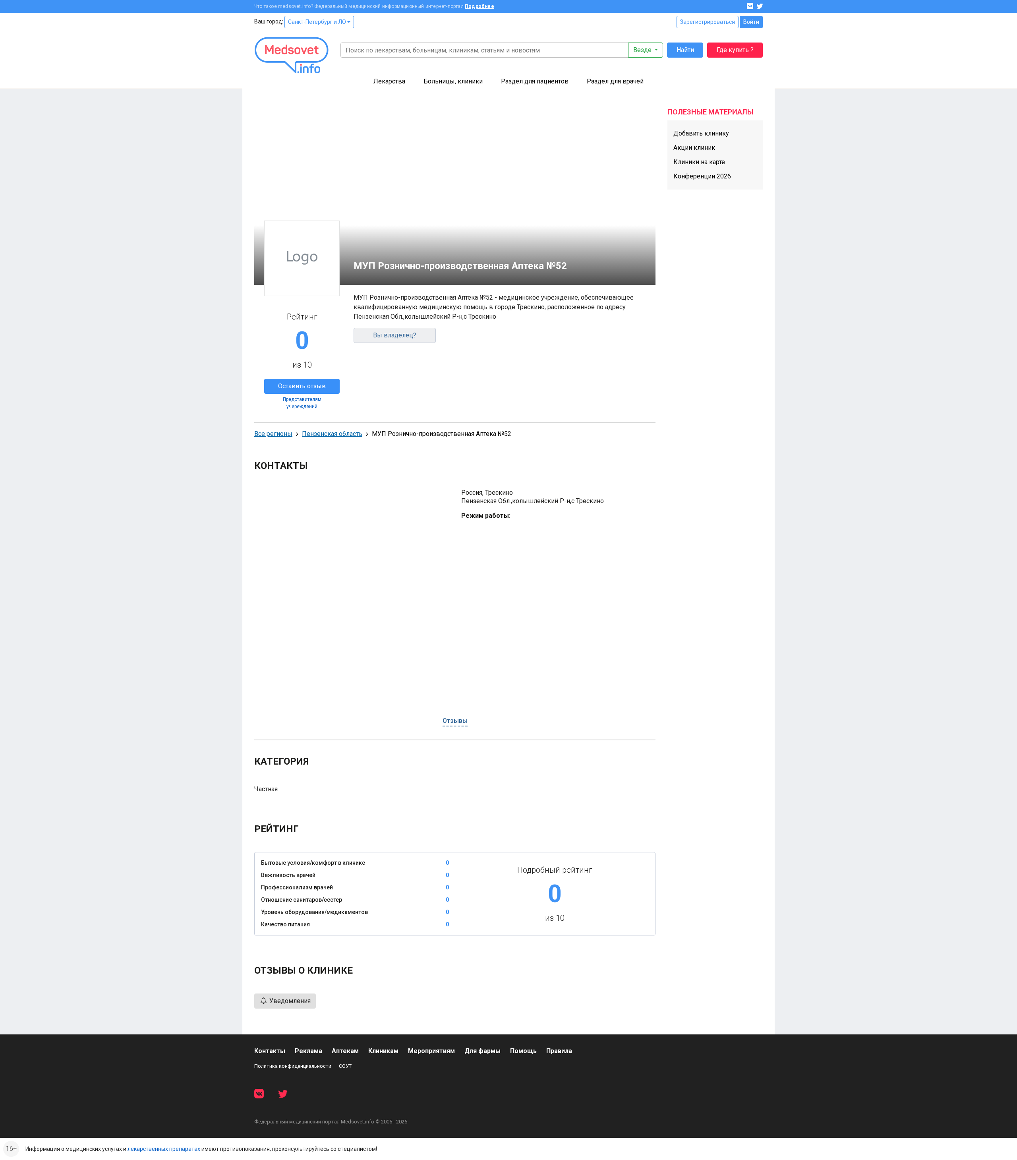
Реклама (308, 1051)
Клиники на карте (699, 162)
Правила (559, 1051)
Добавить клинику (701, 133)
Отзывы (455, 720)
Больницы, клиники (453, 81)
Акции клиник (694, 147)
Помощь (523, 1051)
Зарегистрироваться (707, 22)
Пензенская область (332, 434)
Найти (685, 50)
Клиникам (383, 1051)
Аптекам (345, 1051)
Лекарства (389, 81)
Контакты (269, 1051)
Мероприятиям (431, 1051)
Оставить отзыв (302, 386)
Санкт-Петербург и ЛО (317, 22)
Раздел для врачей (615, 81)
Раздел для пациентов (534, 81)
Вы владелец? (394, 335)
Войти (751, 22)
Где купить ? (735, 50)
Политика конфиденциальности (292, 1066)
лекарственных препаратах (164, 1149)
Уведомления (289, 1001)
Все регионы (273, 434)
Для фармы (482, 1051)
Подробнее (479, 6)
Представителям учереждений (302, 403)
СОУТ (345, 1066)
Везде (643, 50)
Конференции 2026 (702, 176)
